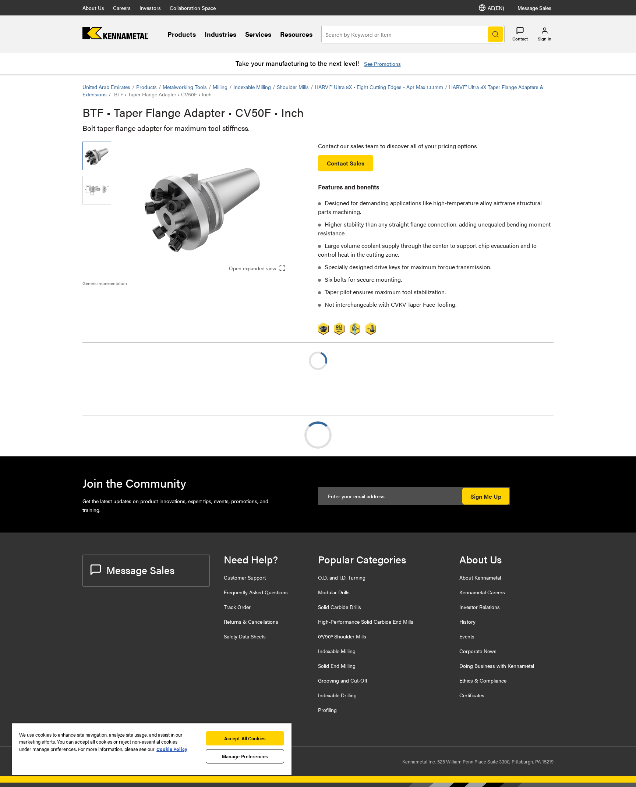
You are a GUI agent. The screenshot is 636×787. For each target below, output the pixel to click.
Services (258, 34)
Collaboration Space (193, 7)
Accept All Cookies (245, 738)
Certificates (471, 695)
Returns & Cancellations (251, 621)
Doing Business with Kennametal (496, 665)
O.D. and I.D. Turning (341, 577)
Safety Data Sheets (245, 636)
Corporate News (478, 651)
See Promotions (382, 63)
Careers (122, 7)
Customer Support (245, 577)
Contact (520, 38)
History (467, 621)
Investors (150, 7)
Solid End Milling (337, 665)
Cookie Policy (171, 748)
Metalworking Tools (185, 86)
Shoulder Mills (293, 86)
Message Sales (534, 7)
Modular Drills (334, 592)
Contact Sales (345, 163)
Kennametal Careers (482, 592)
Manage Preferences (245, 756)
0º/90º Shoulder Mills (342, 636)
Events (466, 636)
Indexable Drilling (337, 695)
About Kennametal (480, 577)
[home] (115, 37)
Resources (296, 34)
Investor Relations (479, 606)
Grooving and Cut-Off (342, 680)
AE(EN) (496, 7)
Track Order (237, 606)
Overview (109, 435)
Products (181, 34)
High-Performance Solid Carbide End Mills (365, 621)
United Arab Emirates (106, 86)
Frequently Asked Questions (256, 592)
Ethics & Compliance (482, 680)
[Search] (495, 34)
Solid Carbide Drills (339, 606)
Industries (220, 34)
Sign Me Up (485, 496)
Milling (220, 86)
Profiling (327, 709)
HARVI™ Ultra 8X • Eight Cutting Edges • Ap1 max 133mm (379, 86)
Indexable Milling (252, 86)
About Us (93, 7)
